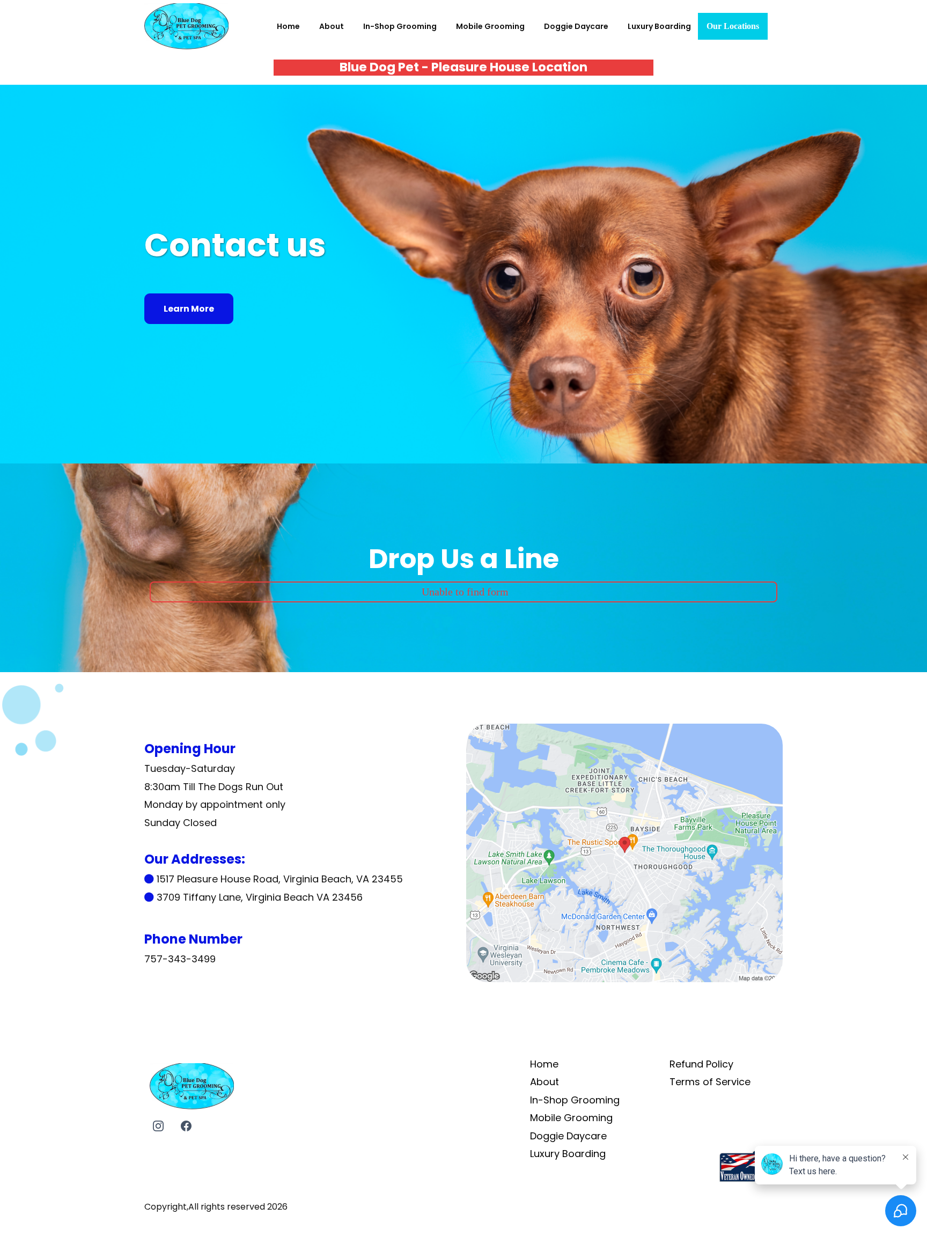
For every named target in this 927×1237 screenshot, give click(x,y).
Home (288, 26)
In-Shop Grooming (400, 26)
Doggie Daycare (576, 26)
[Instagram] (158, 1126)
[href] (624, 852)
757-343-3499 (180, 959)
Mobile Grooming (490, 26)
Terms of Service (710, 1081)
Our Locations (733, 26)
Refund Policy (701, 1064)
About (331, 26)
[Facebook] (186, 1126)
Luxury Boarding (659, 26)
